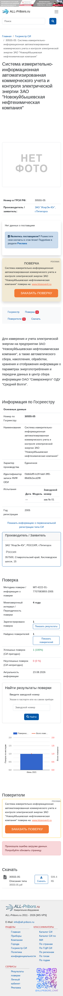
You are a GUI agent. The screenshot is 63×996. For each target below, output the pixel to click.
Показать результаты (46, 626)
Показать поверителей (46, 640)
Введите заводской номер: (25, 694)
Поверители (16, 318)
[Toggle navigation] (56, 12)
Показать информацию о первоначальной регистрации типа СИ (31, 524)
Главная (15, 931)
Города (15, 944)
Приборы (16, 935)
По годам (44, 960)
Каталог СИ (45, 931)
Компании (17, 940)
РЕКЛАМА (55, 262)
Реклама (16, 987)
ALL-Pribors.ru (19, 11)
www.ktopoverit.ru (41, 284)
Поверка (31, 311)
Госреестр (13, 311)
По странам (46, 944)
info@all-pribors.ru (24, 922)
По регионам (46, 952)
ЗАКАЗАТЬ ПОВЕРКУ (36, 293)
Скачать (35, 318)
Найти (33, 716)
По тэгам (44, 956)
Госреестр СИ (19, 948)
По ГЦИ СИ (45, 948)
